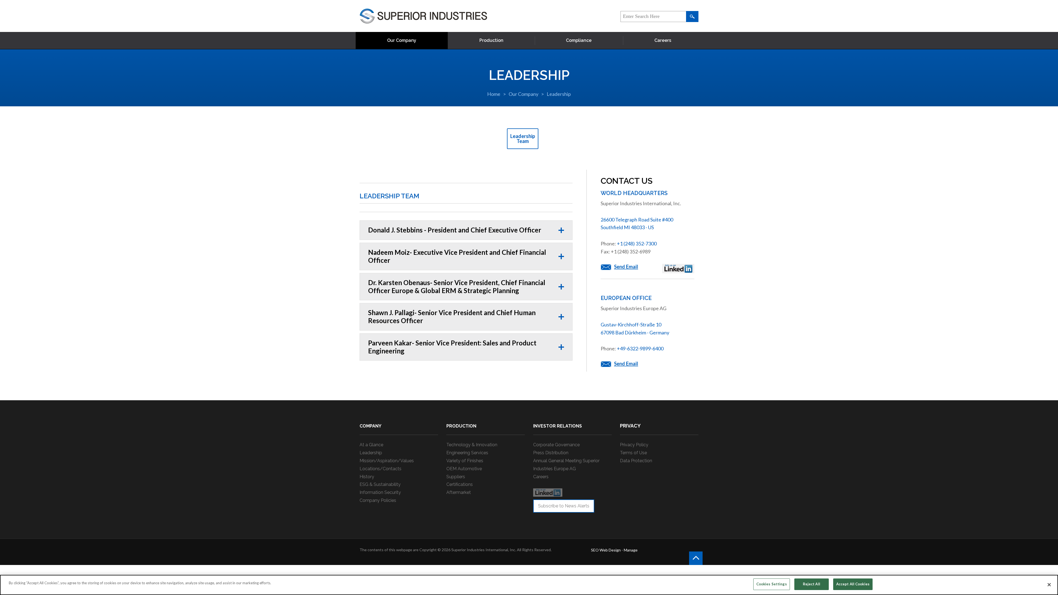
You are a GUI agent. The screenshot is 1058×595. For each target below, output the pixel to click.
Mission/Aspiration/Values (387, 460)
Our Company (401, 40)
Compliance (579, 40)
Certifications (459, 484)
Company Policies (378, 500)
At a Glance (371, 444)
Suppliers (455, 476)
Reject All (811, 584)
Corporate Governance (556, 444)
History (367, 476)
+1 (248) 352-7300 (637, 243)
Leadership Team (522, 138)
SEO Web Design (606, 550)
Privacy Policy (634, 444)
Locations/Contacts (380, 468)
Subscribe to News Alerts (563, 506)
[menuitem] (401, 40)
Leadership (559, 94)
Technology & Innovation (471, 444)
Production (491, 40)
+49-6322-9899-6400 (640, 348)
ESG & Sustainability (380, 484)
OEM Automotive (464, 468)
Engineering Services (467, 452)
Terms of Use (633, 452)
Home (493, 94)
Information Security (380, 492)
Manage (631, 550)
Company (370, 426)
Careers (662, 40)
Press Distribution (550, 452)
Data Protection (636, 460)
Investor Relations (557, 426)
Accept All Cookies (853, 584)
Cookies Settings (771, 584)
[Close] (1049, 584)
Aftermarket (458, 492)
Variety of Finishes (464, 460)
